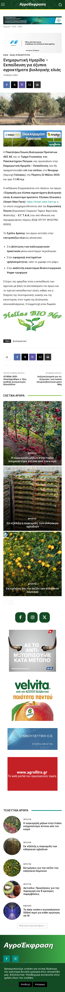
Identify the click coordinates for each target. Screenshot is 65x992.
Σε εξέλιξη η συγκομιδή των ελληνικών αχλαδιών (32, 524)
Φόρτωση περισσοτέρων (31, 925)
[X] (14, 84)
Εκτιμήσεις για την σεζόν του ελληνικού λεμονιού (32, 590)
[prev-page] (5, 602)
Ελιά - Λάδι (17, 26)
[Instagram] (32, 617)
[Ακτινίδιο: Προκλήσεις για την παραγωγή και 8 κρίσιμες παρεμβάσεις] (12, 889)
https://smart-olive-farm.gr (41, 201)
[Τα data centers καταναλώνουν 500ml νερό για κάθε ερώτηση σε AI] (12, 911)
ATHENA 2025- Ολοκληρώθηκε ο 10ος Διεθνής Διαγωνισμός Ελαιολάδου (14, 380)
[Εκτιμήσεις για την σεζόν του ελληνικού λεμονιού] (32, 564)
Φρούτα (32, 453)
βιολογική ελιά (19, 341)
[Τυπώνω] (37, 84)
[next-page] (11, 602)
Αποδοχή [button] (25, 984)
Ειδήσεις (27, 906)
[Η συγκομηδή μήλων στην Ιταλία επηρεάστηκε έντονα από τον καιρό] (32, 433)
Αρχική (6, 26)
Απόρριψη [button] (40, 984)
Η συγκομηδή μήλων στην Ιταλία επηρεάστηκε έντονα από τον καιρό (32, 459)
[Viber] (22, 84)
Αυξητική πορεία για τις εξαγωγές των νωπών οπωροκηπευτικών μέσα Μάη (49, 380)
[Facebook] (6, 84)
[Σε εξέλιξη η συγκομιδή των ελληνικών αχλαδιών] (32, 498)
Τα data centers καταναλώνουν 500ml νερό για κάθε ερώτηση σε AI (41, 912)
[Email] (29, 84)
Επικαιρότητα (23, 55)
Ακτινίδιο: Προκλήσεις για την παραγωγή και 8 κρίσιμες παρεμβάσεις (41, 891)
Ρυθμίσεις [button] (10, 984)
